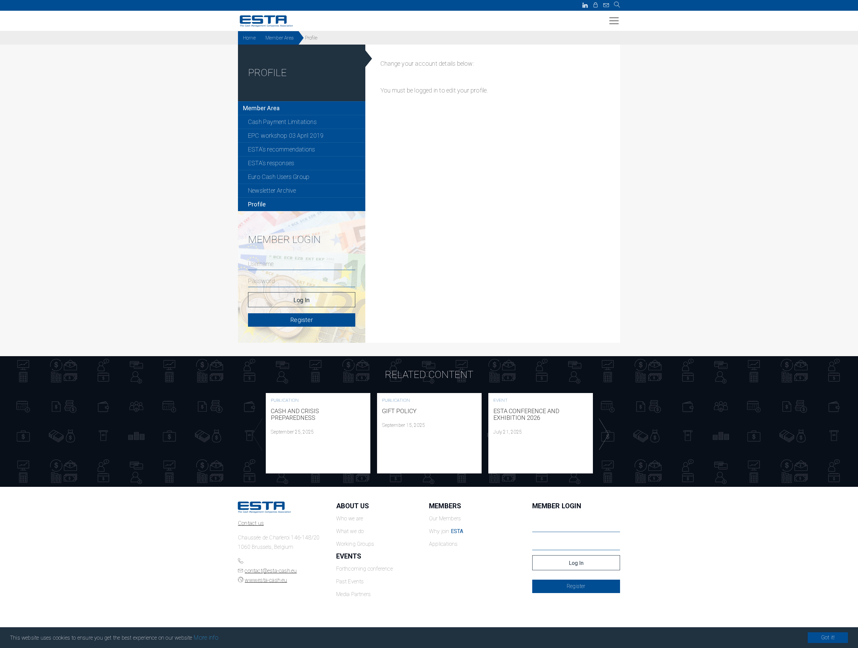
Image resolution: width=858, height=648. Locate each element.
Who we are (349, 518)
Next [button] (602, 434)
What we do (350, 531)
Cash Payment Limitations (282, 121)
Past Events (350, 581)
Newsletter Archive (272, 190)
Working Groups (355, 544)
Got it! (828, 637)
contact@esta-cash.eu (271, 571)
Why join (446, 531)
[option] (318, 433)
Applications (443, 544)
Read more (318, 433)
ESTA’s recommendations (281, 149)
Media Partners (353, 594)
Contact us (251, 523)
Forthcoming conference (364, 569)
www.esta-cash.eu (266, 580)
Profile (257, 204)
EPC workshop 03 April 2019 (285, 135)
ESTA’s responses (271, 163)
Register (301, 319)
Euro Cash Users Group (278, 176)
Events (349, 556)
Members (445, 506)
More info (206, 637)
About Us (352, 506)
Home (249, 38)
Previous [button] (255, 434)
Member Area (279, 38)
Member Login (556, 506)
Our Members (445, 518)
